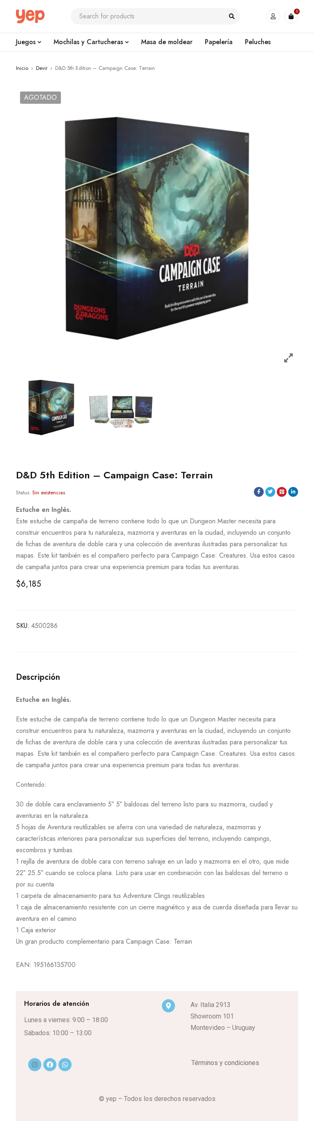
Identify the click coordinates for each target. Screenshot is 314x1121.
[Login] (273, 16)
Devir (41, 68)
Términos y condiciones (225, 1063)
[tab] (38, 677)
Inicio (22, 68)
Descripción (38, 677)
